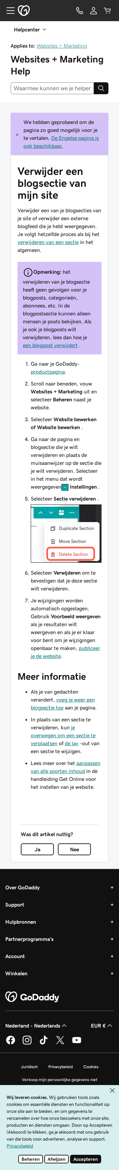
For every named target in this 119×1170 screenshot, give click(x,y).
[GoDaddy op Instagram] (27, 1043)
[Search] (101, 88)
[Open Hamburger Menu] (8, 10)
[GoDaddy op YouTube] (76, 1043)
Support (14, 904)
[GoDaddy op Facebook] (10, 1043)
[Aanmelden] (93, 10)
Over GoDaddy (22, 887)
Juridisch (29, 1067)
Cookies (91, 1067)
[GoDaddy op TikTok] (43, 1043)
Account (15, 956)
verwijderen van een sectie (48, 242)
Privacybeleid (60, 1067)
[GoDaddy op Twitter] (60, 1043)
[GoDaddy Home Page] (32, 997)
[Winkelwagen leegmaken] (107, 10)
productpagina (48, 371)
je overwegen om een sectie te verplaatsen (63, 735)
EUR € (98, 1025)
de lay (71, 743)
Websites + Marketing (62, 45)
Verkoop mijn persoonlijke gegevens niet (60, 1079)
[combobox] (52, 88)
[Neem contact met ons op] (79, 10)
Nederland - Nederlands (32, 1025)
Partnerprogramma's (29, 939)
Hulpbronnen (20, 921)
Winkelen (16, 973)
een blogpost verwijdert (50, 345)
